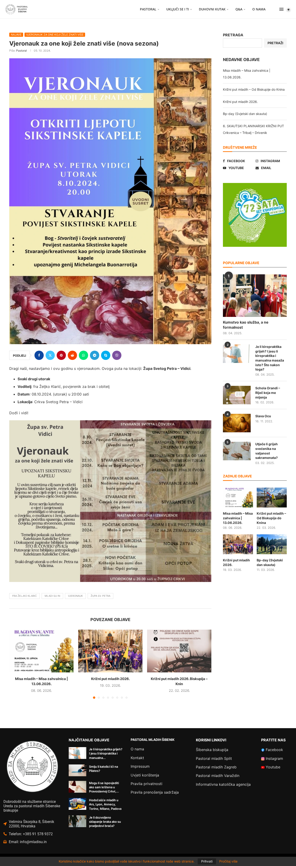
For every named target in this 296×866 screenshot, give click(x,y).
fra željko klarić (24, 595)
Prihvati (207, 861)
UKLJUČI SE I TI (177, 9)
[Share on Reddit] (72, 355)
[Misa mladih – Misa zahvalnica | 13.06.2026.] (238, 497)
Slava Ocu (263, 416)
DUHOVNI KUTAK (212, 9)
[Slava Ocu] (237, 423)
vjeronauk (75, 595)
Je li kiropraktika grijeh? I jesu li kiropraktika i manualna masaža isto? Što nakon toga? (269, 358)
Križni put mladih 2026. (41, 679)
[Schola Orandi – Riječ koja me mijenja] (237, 395)
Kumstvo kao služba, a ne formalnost (245, 325)
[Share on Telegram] (94, 355)
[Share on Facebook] (39, 355)
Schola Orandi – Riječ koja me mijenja (267, 392)
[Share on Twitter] (50, 355)
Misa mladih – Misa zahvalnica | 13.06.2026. (238, 517)
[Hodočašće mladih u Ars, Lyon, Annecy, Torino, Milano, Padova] (77, 804)
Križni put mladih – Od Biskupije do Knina (254, 89)
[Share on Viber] (116, 355)
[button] (15, 664)
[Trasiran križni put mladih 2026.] (179, 651)
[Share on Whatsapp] (83, 355)
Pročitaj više (228, 861)
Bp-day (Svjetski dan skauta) (245, 114)
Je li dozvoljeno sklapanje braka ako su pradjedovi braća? (105, 822)
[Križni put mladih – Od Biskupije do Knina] (272, 497)
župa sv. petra (100, 595)
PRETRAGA (233, 35)
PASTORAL (148, 9)
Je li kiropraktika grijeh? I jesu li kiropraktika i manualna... (105, 753)
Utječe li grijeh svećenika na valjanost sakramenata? (266, 451)
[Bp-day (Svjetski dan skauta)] (272, 544)
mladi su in (52, 595)
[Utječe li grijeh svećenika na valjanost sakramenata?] (237, 451)
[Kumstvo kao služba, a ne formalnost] (255, 295)
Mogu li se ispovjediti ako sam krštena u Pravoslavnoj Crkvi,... (104, 787)
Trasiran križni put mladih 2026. (179, 679)
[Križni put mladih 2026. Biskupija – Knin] (110, 651)
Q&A (238, 9)
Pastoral (21, 50)
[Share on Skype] (105, 355)
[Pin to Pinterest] (61, 355)
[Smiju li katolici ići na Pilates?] (77, 770)
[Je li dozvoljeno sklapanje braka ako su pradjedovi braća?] (77, 821)
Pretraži (275, 43)
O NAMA (258, 9)
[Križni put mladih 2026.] (41, 651)
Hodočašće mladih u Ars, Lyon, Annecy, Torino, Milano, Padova (105, 804)
